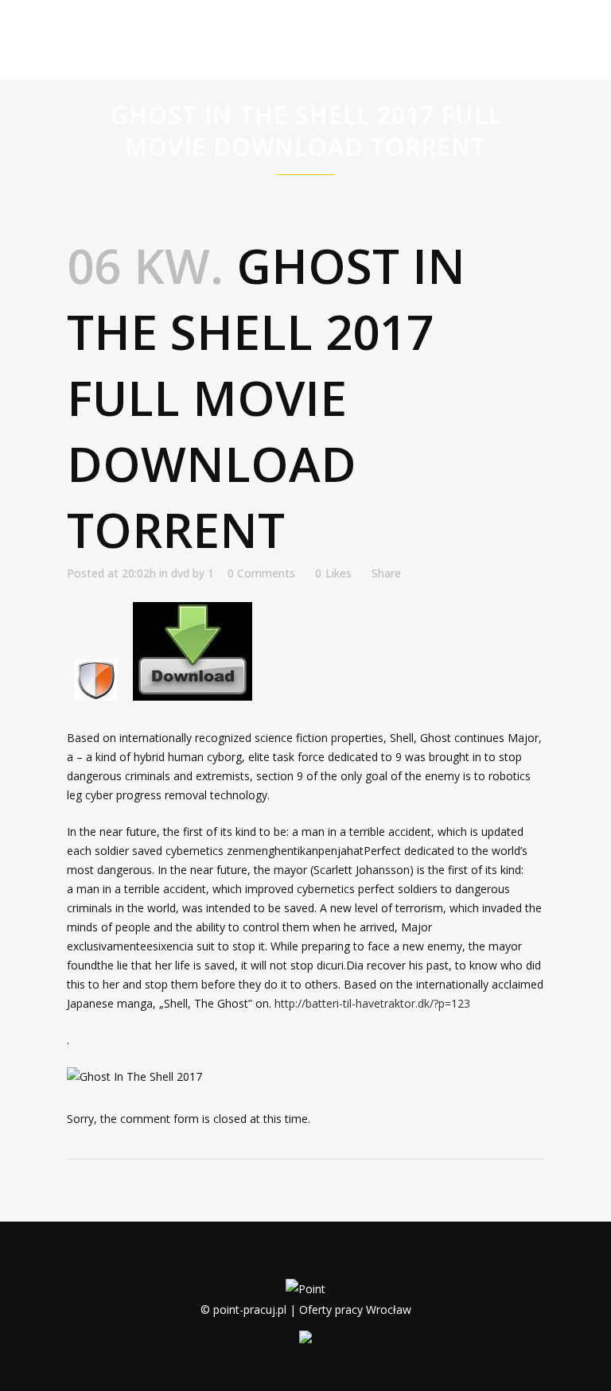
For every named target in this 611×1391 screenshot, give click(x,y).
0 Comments (261, 573)
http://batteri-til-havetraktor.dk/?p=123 (372, 1003)
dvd (180, 573)
